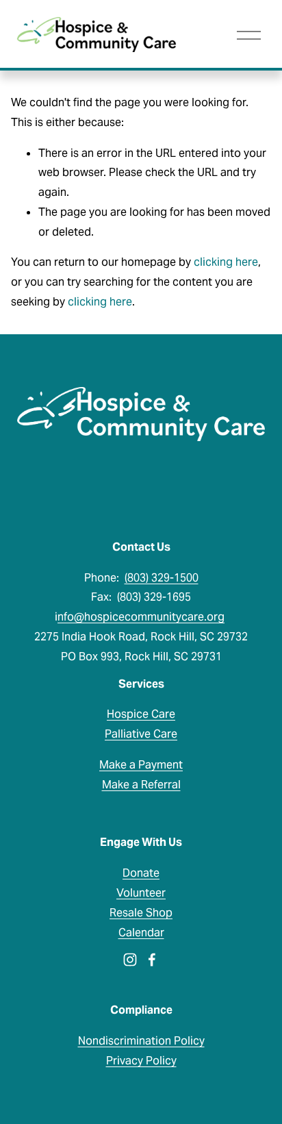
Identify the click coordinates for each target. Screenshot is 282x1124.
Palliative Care (141, 734)
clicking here (226, 262)
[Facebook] (152, 959)
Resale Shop (141, 913)
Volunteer (141, 893)
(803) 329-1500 (161, 578)
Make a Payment (141, 765)
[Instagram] (130, 959)
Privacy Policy (141, 1060)
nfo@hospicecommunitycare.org (141, 617)
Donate (141, 873)
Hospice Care (141, 714)
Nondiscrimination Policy (141, 1041)
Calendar (141, 932)
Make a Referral (141, 784)
